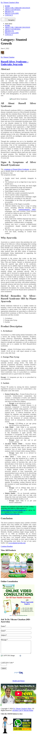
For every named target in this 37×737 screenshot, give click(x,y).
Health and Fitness (19, 681)
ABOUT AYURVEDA (12, 10)
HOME (7, 6)
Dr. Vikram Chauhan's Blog (10, 2)
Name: (3, 626)
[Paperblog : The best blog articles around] (18, 674)
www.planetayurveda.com (16, 543)
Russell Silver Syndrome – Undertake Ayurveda (14, 63)
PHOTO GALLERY (12, 13)
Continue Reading (7, 546)
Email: (3, 631)
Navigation (11, 20)
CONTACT (9, 15)
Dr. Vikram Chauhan (7, 57)
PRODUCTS (9, 11)
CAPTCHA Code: (7, 663)
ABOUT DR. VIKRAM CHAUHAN (17, 8)
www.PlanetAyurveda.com (10, 514)
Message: (4, 640)
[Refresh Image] (20, 656)
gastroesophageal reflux (27, 209)
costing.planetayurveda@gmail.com (13, 510)
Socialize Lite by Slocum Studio (22, 710)
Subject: (4, 635)
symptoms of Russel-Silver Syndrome (16, 169)
